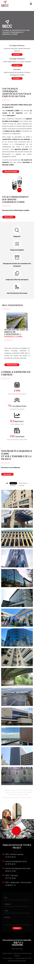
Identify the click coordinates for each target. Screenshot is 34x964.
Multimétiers (13, 485)
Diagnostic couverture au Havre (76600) (16, 790)
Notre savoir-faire (17, 949)
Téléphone (7, 904)
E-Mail (6, 911)
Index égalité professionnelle (17, 961)
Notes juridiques (8, 958)
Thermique (21, 485)
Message (7, 917)
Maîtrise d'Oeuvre (23, 483)
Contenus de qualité (25, 797)
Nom (5, 897)
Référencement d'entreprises (11, 797)
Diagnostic (13, 483)
